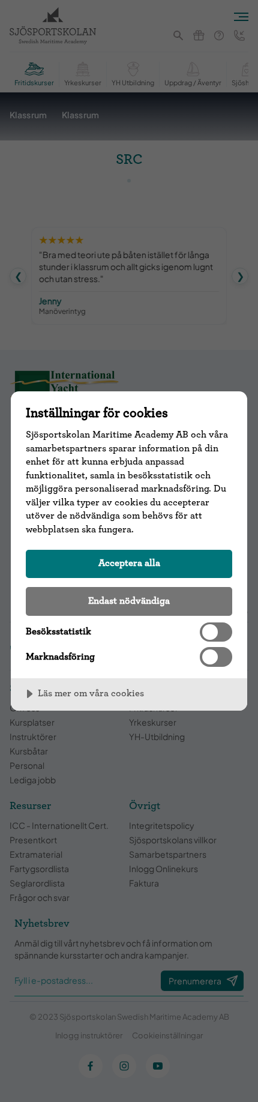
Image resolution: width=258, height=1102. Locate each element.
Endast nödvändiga (129, 601)
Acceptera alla (129, 563)
